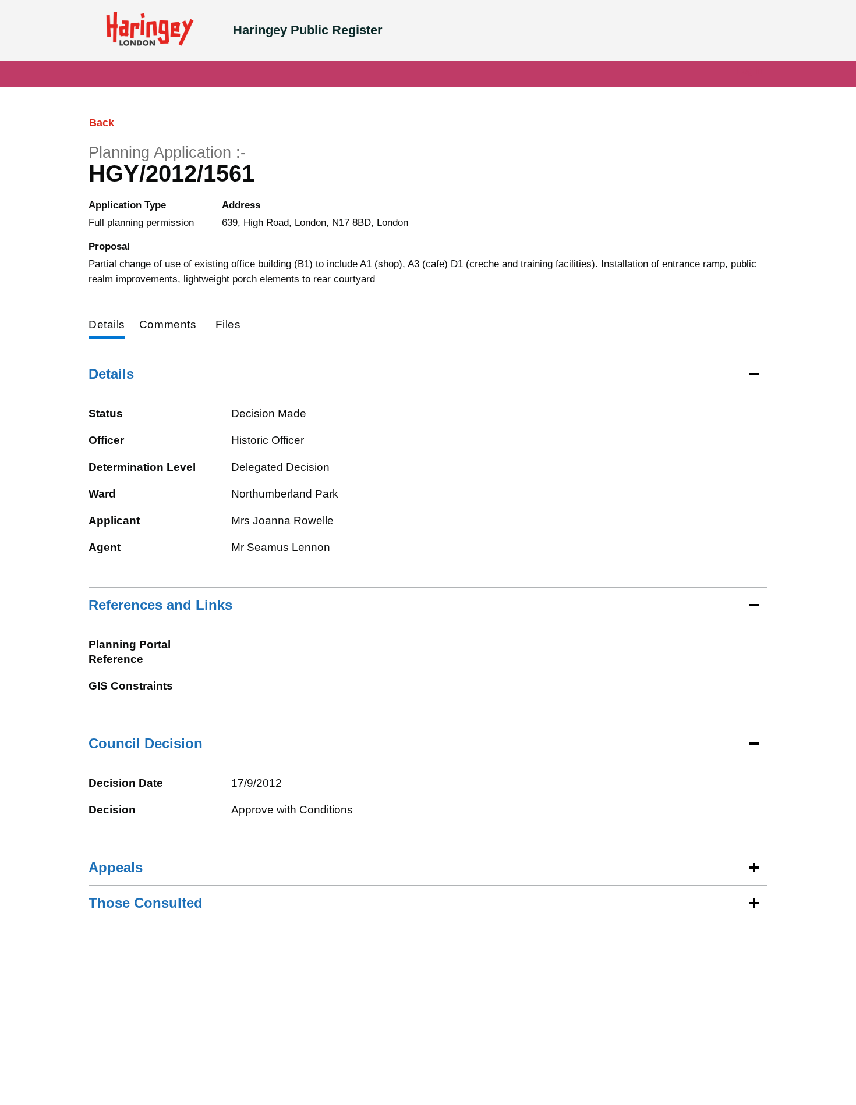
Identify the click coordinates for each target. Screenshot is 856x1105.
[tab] (107, 325)
